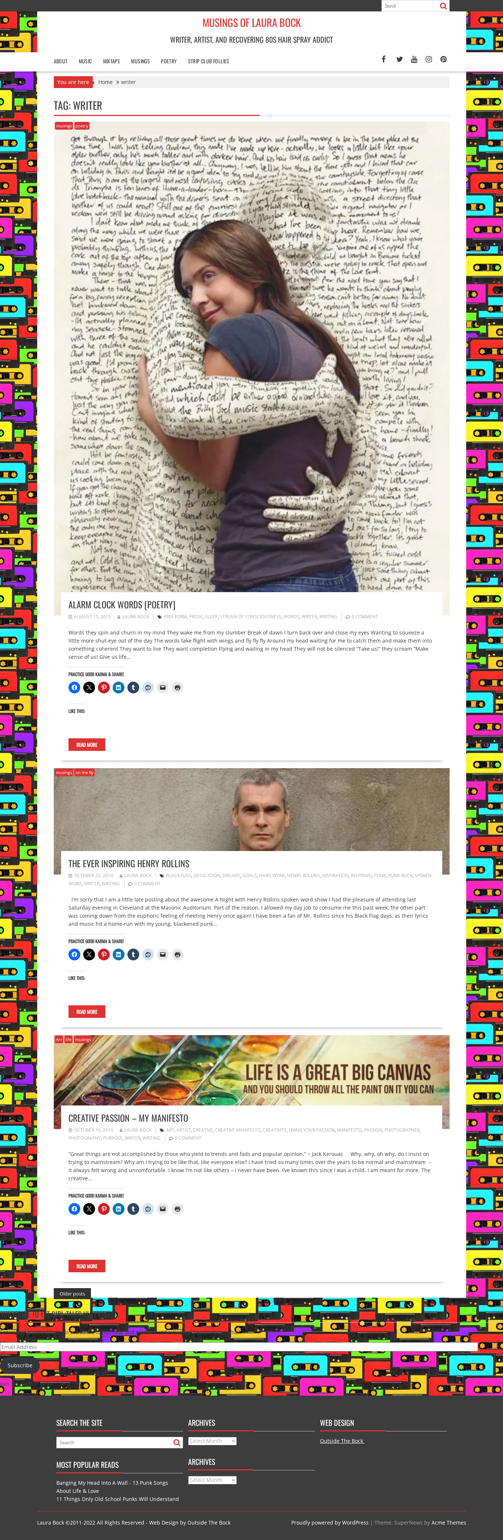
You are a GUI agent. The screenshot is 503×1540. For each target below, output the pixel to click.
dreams (231, 875)
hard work (272, 875)
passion (373, 1130)
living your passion (312, 1130)
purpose (113, 1138)
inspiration (335, 875)
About (61, 61)
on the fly (84, 772)
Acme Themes (449, 1522)
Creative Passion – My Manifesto (128, 1117)
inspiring (361, 875)
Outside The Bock (342, 1440)
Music (85, 61)
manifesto (349, 1130)
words (291, 616)
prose (196, 616)
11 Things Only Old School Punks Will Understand (117, 1498)
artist (183, 1130)
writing (328, 616)
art (170, 1130)
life (68, 1039)
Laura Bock (135, 616)
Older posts (72, 1293)
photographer (401, 1130)
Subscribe (20, 1365)
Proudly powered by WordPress (330, 1522)
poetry (169, 61)
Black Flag (178, 875)
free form (175, 616)
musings (64, 126)
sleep (211, 616)
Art (59, 1039)
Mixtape (111, 61)
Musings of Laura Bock (252, 22)
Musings (140, 61)
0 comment (365, 616)
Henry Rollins (303, 875)
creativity (274, 1130)
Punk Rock (400, 875)
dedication (207, 875)
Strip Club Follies (208, 61)
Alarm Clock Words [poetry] (121, 604)
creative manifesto (238, 1130)
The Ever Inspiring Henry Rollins (128, 863)
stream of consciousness (250, 616)
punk (380, 875)
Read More (87, 744)
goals (250, 875)
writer (309, 616)
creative (203, 1130)
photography (84, 1138)
